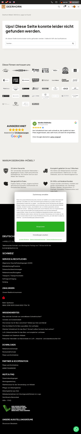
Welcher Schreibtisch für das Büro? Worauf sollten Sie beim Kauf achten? (28, 329)
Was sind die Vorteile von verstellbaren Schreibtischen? (22, 316)
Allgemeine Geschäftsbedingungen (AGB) (17, 263)
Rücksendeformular (9, 352)
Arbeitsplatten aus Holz (10, 391)
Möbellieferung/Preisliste (11, 266)
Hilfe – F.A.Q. (6, 400)
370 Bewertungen (22, 133)
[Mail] (56, 2)
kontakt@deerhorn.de (10, 248)
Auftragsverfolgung (9, 279)
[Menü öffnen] (78, 7)
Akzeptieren (40, 227)
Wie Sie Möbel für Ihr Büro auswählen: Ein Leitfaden (20, 326)
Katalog (5, 282)
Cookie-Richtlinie (24, 239)
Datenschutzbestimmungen (37, 239)
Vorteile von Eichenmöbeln (11, 320)
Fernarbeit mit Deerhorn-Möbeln (13, 335)
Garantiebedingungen (10, 378)
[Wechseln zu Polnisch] (3, 2)
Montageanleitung (8, 381)
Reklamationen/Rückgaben (11, 272)
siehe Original (55, 137)
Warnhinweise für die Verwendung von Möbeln (18, 385)
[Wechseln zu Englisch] (11, 2)
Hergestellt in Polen (18, 181)
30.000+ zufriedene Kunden (61, 181)
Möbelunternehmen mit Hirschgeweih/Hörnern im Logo (21, 394)
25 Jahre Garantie (18, 168)
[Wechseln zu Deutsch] (7, 2)
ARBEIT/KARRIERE (9, 368)
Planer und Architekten (10, 355)
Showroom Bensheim (9, 423)
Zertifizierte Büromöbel (10, 397)
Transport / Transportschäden (12, 276)
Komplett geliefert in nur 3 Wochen (64, 168)
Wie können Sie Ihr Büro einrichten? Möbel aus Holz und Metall (24, 323)
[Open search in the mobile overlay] (59, 6)
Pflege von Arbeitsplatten (11, 388)
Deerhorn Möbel (7, 15)
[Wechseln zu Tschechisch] (15, 2)
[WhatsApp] (76, 429)
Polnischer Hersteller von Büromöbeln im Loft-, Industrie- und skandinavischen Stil (31, 339)
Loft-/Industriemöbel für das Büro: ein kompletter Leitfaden (23, 332)
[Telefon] (52, 2)
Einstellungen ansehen (40, 235)
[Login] (69, 6)
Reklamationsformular (10, 349)
